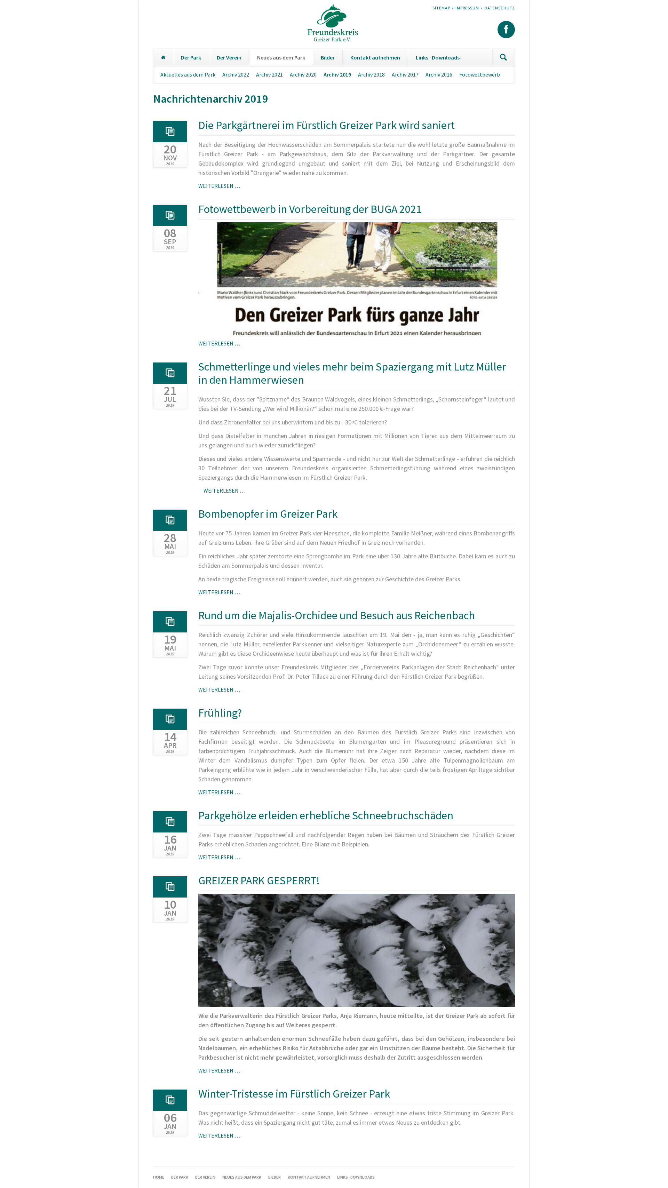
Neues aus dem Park (281, 57)
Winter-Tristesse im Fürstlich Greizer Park (294, 1094)
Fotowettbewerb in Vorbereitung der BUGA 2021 (310, 209)
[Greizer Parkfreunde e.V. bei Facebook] (506, 29)
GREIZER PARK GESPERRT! (259, 880)
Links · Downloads (438, 57)
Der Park (191, 57)
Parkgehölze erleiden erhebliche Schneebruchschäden (325, 815)
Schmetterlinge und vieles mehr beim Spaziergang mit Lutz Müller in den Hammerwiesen (352, 373)
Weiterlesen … (219, 185)
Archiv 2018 (371, 74)
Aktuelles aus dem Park (187, 74)
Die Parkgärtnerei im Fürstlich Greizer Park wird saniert (326, 125)
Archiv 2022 (235, 74)
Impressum (467, 7)
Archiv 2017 (405, 74)
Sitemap (441, 7)
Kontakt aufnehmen (375, 57)
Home (163, 57)
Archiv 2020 (303, 74)
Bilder (328, 57)
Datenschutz (499, 7)
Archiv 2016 (439, 74)
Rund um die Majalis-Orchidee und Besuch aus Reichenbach (336, 615)
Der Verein (229, 57)
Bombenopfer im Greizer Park (267, 514)
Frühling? (220, 713)
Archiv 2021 (269, 74)
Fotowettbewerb (479, 74)
